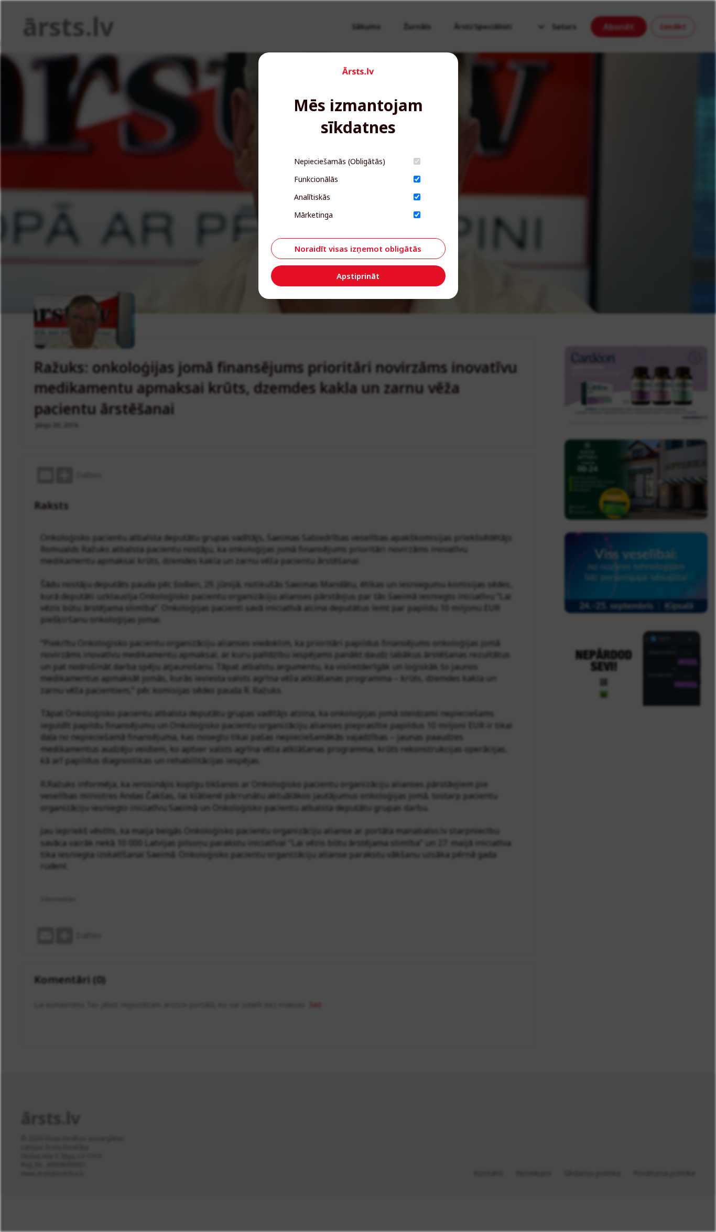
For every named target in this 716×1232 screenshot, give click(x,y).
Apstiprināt (358, 276)
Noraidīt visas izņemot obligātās (358, 248)
